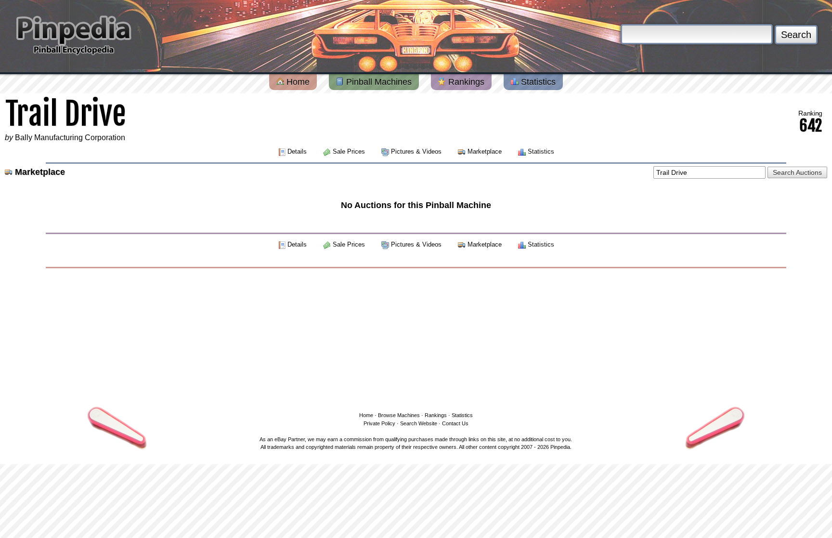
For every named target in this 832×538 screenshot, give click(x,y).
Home (297, 82)
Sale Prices (349, 151)
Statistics (537, 82)
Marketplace (485, 151)
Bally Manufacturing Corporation (70, 137)
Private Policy (379, 423)
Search (796, 34)
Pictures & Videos (416, 151)
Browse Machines (399, 415)
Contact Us (455, 423)
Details (297, 151)
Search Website (418, 423)
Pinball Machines (378, 82)
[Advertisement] (416, 338)
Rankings (465, 82)
